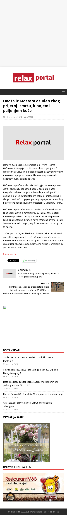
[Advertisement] (33, 33)
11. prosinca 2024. (14, 117)
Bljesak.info (9, 254)
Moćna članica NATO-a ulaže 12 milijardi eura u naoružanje (33, 393)
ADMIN (29, 117)
